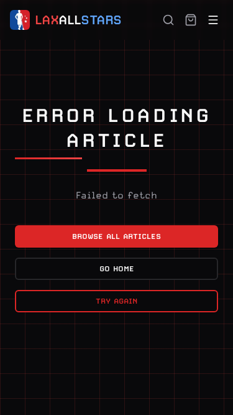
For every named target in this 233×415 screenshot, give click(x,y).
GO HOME (116, 268)
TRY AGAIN (116, 301)
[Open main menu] (213, 20)
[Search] (168, 20)
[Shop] (191, 20)
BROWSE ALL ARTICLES (116, 236)
